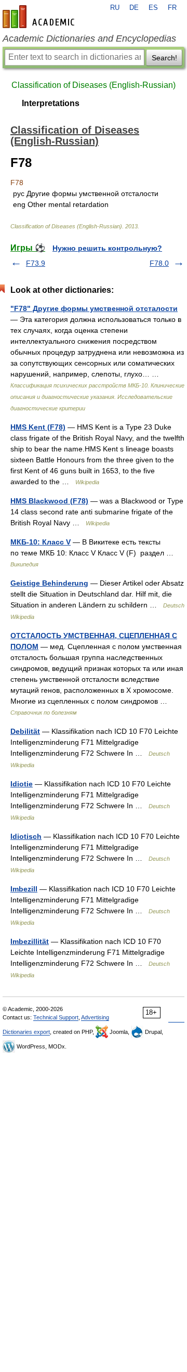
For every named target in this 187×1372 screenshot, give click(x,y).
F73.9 (35, 263)
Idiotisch (26, 836)
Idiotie (21, 784)
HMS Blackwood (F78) (49, 501)
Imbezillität (29, 941)
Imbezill (23, 889)
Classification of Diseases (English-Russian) (93, 85)
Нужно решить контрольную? (107, 248)
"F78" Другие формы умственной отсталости (94, 308)
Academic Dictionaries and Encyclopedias (89, 38)
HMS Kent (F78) (37, 427)
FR (172, 7)
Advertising (95, 1017)
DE (134, 7)
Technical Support (55, 1017)
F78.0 (159, 263)
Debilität (25, 731)
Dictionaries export (26, 1032)
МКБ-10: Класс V (40, 542)
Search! (164, 58)
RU (114, 7)
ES (153, 7)
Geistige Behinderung (49, 583)
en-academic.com (40, 16)
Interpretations (50, 103)
